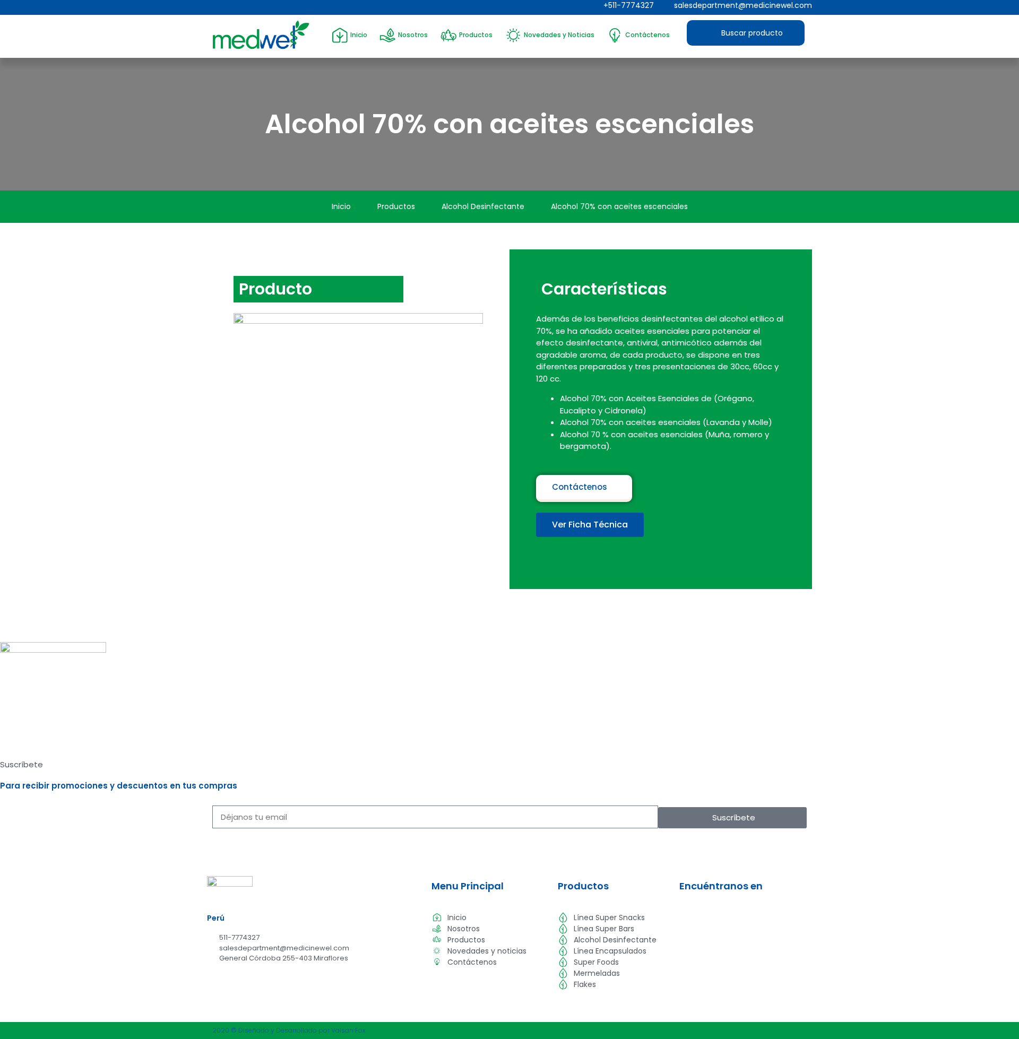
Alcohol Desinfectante (483, 206)
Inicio (358, 34)
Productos (476, 34)
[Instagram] (231, 7)
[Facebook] (214, 7)
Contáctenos (647, 34)
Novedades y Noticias (559, 34)
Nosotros (413, 34)
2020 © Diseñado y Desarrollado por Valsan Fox (289, 1030)
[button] (590, 525)
